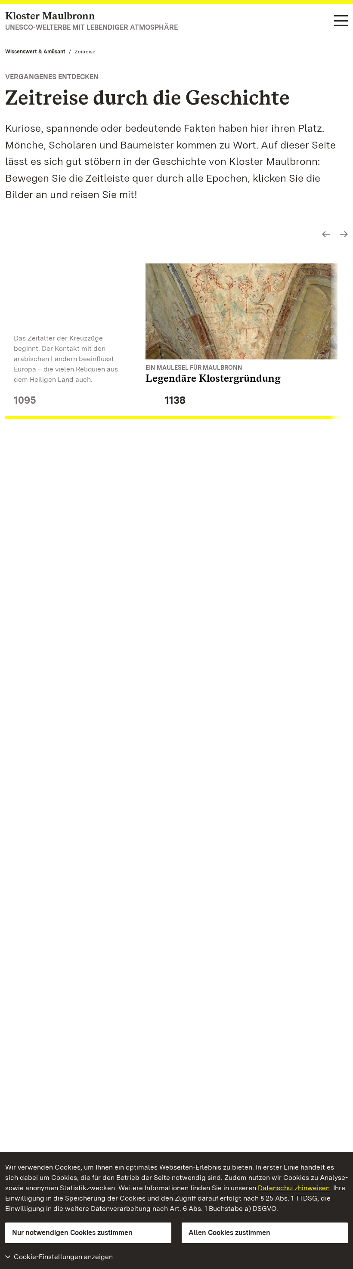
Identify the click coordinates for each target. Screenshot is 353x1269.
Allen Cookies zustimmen (229, 1233)
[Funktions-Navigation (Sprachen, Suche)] (341, 21)
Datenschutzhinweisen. (294, 1188)
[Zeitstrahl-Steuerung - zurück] (326, 234)
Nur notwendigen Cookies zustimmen (72, 1233)
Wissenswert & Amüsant (35, 52)
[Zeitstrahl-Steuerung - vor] (344, 234)
